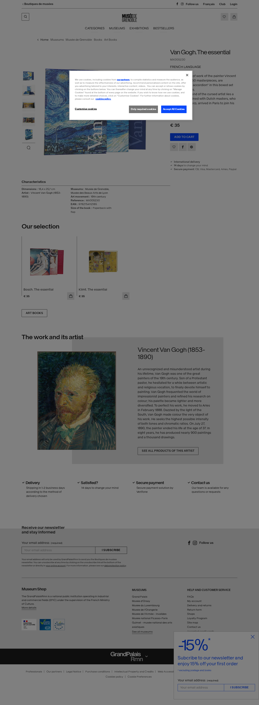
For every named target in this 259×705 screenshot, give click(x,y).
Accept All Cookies (174, 109)
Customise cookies (86, 109)
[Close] (187, 75)
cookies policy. (103, 99)
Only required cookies (143, 109)
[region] (130, 95)
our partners (123, 80)
